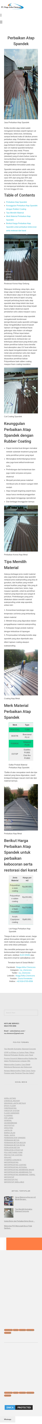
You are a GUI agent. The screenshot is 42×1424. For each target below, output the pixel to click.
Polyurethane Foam (13, 1152)
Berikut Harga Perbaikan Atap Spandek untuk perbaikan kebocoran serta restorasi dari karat (21, 227)
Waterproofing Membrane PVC (18, 1172)
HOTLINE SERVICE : (12, 1023)
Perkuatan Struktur (13, 1150)
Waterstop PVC (11, 1179)
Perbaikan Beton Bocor (15, 1143)
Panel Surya (9, 1135)
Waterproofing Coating (15, 1165)
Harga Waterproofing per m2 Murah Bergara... (25, 1198)
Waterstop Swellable (14, 1182)
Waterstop (9, 1177)
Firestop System (11, 1111)
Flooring (8, 1115)
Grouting (8, 1128)
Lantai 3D (8, 1130)
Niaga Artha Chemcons (25, 967)
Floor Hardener (11, 1113)
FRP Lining (8, 1118)
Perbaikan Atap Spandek (16, 202)
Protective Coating (13, 1155)
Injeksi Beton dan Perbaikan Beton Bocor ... (19, 1221)
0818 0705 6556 (10, 1026)
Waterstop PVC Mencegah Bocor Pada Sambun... (18, 1227)
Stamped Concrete (12, 1160)
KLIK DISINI (25, 955)
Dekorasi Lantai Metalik (15, 1103)
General (8, 1120)
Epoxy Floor (10, 1106)
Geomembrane (10, 1123)
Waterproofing (11, 1162)
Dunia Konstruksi (25, 979)
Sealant (7, 1157)
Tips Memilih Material (15, 213)
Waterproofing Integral (15, 1167)
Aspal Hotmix (10, 1098)
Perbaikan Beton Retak (14, 1145)
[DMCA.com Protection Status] (21, 1407)
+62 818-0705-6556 (25, 981)
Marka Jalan (9, 1133)
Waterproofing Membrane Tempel (19, 1175)
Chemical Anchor (12, 1101)
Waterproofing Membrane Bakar (19, 1170)
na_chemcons (26, 970)
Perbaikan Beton (11, 1140)
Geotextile (9, 1125)
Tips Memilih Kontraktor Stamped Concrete (20, 1049)
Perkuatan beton (12, 1147)
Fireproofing (10, 1108)
